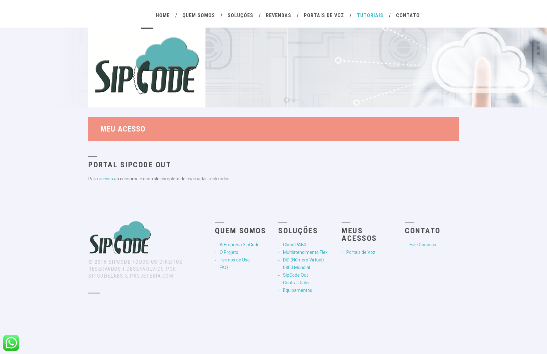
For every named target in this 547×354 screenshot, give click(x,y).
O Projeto (229, 252)
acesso (106, 178)
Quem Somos (198, 15)
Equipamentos (297, 290)
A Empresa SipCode (240, 244)
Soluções (240, 15)
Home (163, 15)
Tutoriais (370, 15)
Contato (408, 15)
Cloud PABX (295, 244)
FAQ (224, 267)
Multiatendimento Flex (305, 252)
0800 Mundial (296, 267)
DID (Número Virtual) (303, 259)
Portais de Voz (324, 15)
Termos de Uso (235, 259)
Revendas (278, 15)
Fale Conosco (423, 244)
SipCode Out (295, 275)
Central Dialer (296, 282)
